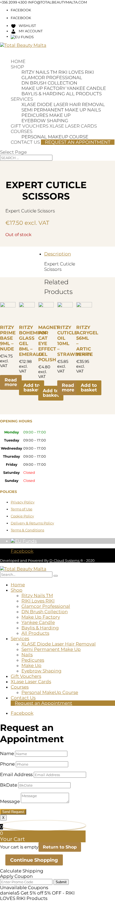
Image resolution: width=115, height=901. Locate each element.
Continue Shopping (34, 860)
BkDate (8, 785)
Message (10, 801)
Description (57, 254)
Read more (11, 382)
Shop (17, 66)
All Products (84, 93)
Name (7, 753)
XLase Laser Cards (73, 126)
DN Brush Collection (49, 83)
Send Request (13, 812)
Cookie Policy (22, 516)
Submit (61, 882)
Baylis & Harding (43, 93)
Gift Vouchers (29, 126)
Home (18, 61)
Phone (7, 764)
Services (22, 99)
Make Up (60, 115)
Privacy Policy (22, 502)
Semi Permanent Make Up (53, 110)
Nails (94, 110)
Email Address (16, 774)
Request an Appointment (77, 142)
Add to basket (32, 387)
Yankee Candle (86, 88)
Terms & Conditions (27, 530)
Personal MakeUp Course (49, 692)
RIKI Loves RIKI (76, 72)
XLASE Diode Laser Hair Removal (63, 104)
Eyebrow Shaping (44, 120)
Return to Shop (60, 847)
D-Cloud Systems (64, 560)
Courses (21, 131)
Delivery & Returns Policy (32, 523)
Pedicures (34, 115)
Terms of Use (21, 509)
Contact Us (25, 142)
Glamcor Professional (51, 77)
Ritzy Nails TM (39, 72)
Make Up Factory (43, 88)
